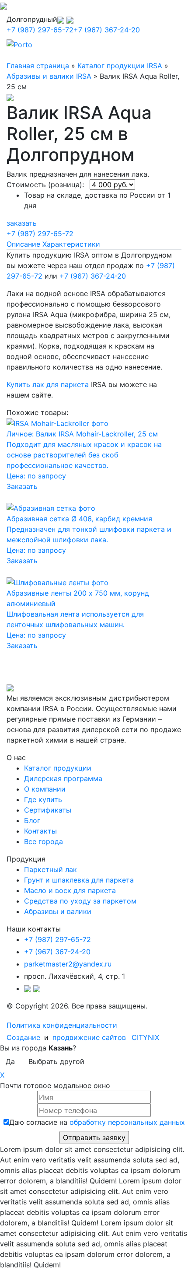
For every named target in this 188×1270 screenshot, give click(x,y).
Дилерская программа (63, 778)
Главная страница (38, 65)
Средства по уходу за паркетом (80, 901)
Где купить (43, 799)
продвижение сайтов (89, 1037)
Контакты (40, 831)
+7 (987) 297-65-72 (40, 29)
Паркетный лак (50, 869)
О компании (45, 789)
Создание (24, 1037)
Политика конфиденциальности (62, 1025)
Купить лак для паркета (48, 384)
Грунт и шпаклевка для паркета (79, 880)
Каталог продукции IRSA (119, 65)
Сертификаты (47, 810)
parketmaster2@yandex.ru (67, 963)
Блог (32, 820)
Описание (23, 244)
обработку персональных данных (127, 1122)
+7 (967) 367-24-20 (106, 29)
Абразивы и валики (57, 911)
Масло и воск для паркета (70, 890)
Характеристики (71, 244)
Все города (43, 841)
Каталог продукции (57, 768)
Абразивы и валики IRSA (49, 76)
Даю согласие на (97, 1122)
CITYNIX (145, 1037)
